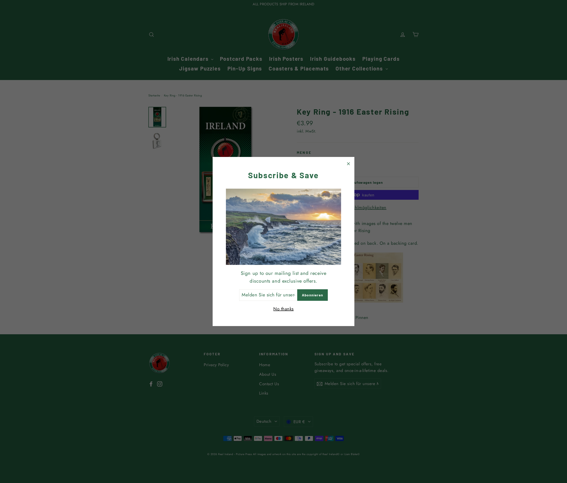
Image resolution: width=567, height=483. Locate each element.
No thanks (283, 309)
